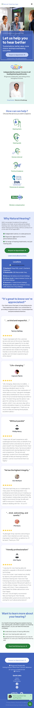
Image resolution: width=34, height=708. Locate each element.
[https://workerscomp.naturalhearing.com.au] (17, 197)
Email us (17, 671)
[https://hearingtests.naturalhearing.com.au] (17, 123)
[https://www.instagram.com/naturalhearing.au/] (17, 687)
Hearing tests (17, 129)
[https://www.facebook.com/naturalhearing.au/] (17, 684)
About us (17, 679)
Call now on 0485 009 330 (17, 669)
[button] (31, 4)
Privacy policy (17, 681)
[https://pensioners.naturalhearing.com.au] (17, 180)
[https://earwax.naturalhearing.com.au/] (17, 151)
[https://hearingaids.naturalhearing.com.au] (17, 137)
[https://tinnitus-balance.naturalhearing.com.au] (17, 165)
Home (17, 678)
